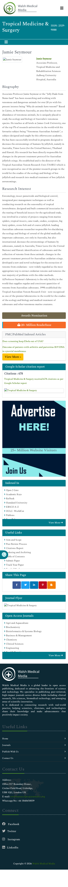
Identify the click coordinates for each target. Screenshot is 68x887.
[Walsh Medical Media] (20, 8)
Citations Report (14, 548)
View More (55, 522)
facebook (13, 824)
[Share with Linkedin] (34, 585)
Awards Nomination (34, 315)
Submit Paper (12, 561)
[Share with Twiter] (25, 585)
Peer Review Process (16, 544)
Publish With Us (10, 751)
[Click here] (34, 390)
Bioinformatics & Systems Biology (23, 631)
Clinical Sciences (14, 644)
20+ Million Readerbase (35, 325)
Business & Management (18, 635)
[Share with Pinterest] (43, 585)
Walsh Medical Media (43, 863)
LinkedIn (12, 848)
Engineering (12, 648)
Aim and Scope (13, 540)
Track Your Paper (14, 565)
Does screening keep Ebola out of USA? (22, 341)
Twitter (11, 831)
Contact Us (7, 758)
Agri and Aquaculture (16, 623)
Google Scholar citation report (25, 367)
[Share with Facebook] (17, 585)
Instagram (13, 839)
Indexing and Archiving (18, 552)
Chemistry (11, 640)
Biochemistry (12, 627)
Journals (6, 745)
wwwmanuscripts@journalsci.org (27, 796)
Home (5, 738)
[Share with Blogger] (51, 585)
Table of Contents (15, 556)
